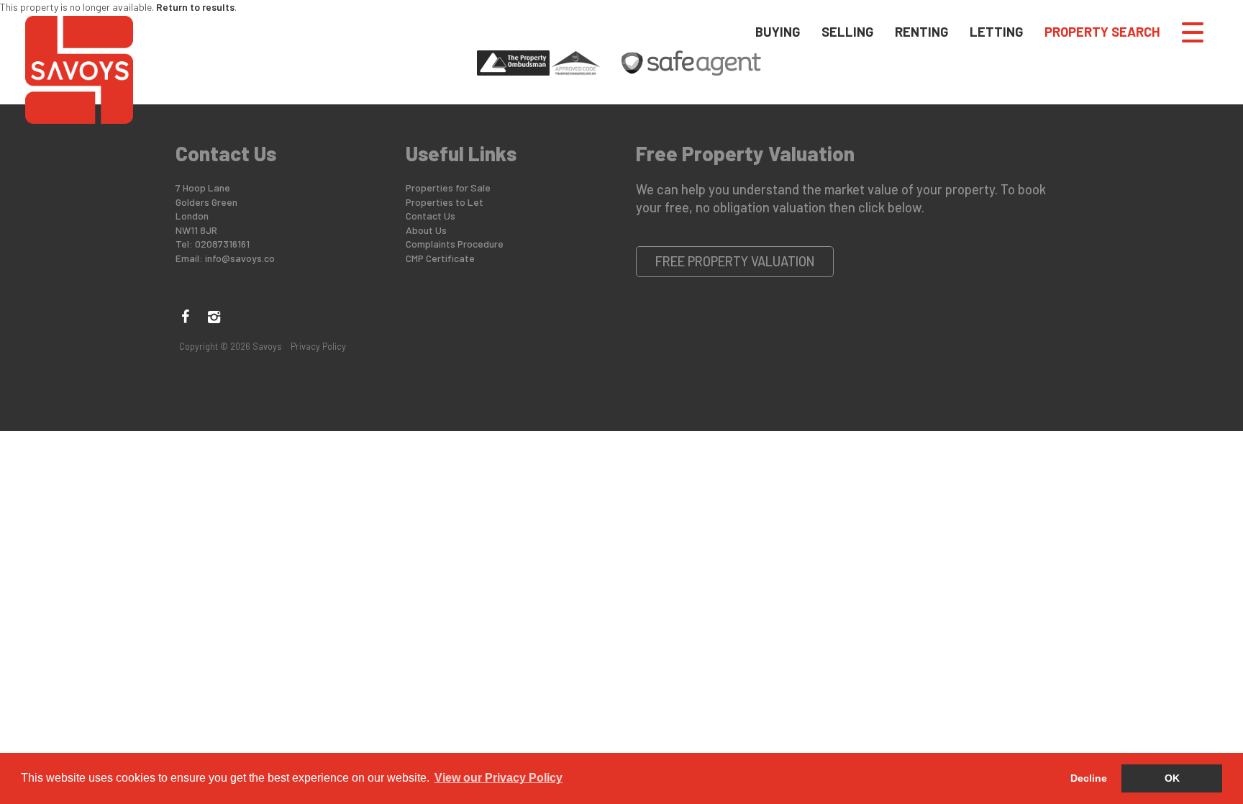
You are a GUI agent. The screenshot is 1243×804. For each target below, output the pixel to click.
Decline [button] (1088, 778)
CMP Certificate (440, 258)
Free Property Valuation (735, 261)
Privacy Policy (318, 346)
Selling (847, 32)
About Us (426, 230)
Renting (921, 32)
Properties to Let (444, 202)
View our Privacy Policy (498, 778)
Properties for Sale (448, 187)
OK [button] (1172, 778)
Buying (777, 32)
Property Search (1102, 32)
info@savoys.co (240, 258)
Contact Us (430, 215)
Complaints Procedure (455, 244)
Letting (996, 32)
